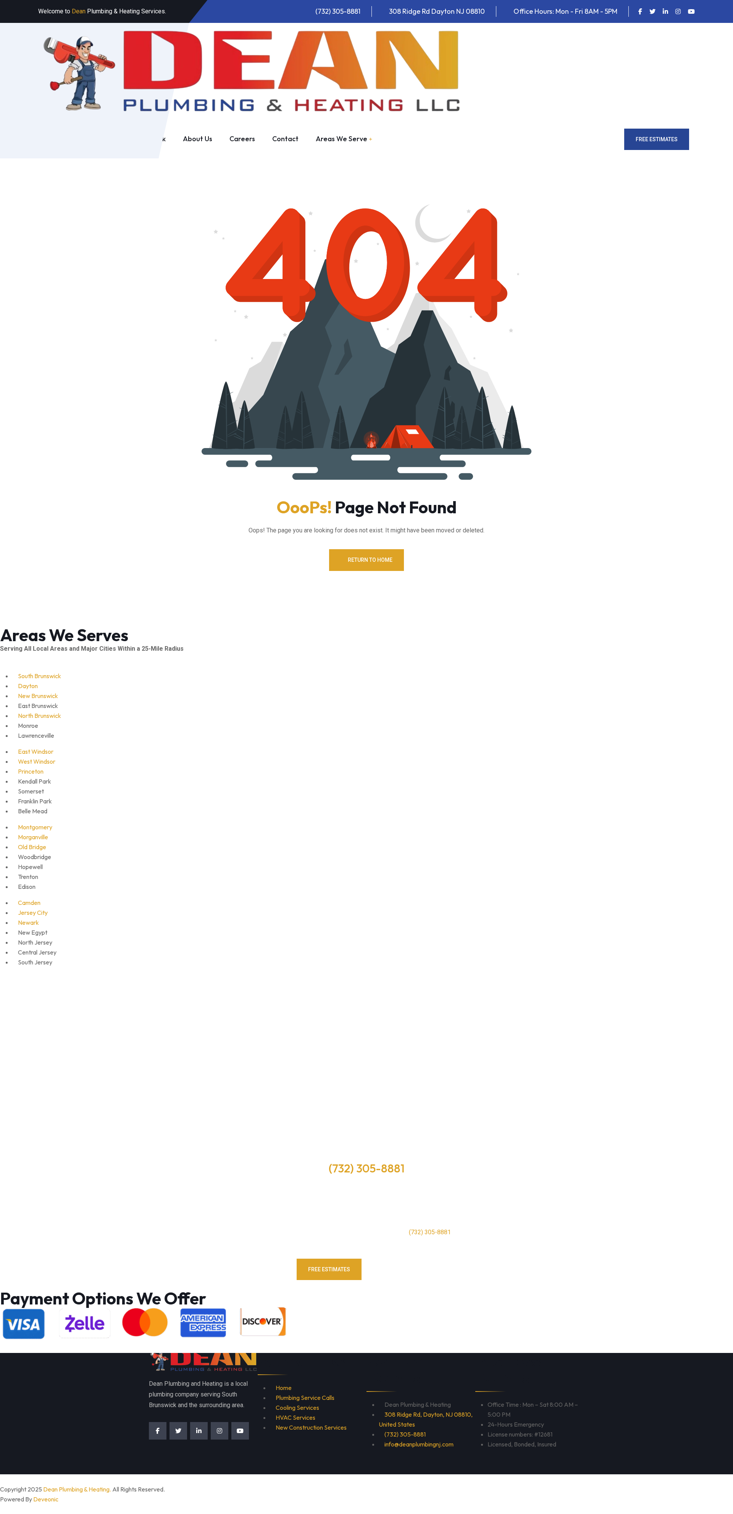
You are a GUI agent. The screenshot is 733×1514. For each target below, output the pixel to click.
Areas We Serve (341, 138)
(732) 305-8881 (337, 11)
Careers (242, 138)
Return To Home (370, 560)
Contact (285, 138)
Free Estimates (657, 139)
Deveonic (45, 1499)
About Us (197, 138)
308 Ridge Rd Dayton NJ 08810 (437, 11)
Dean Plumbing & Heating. (77, 1489)
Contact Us (405, 1269)
